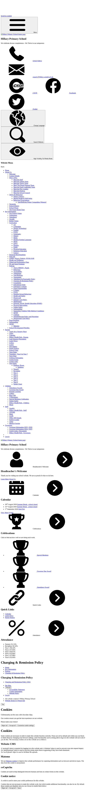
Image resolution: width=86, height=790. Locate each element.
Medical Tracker (14, 423)
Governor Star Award (16, 390)
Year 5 (15, 380)
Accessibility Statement (17, 689)
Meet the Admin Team (20, 181)
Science (16, 253)
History (15, 236)
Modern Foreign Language (22, 240)
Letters (11, 343)
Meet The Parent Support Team (23, 185)
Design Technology (19, 228)
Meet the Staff (18, 180)
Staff (6, 407)
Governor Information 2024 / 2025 (20, 429)
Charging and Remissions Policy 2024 (17, 682)
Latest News (13, 341)
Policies (11, 266)
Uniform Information (16, 358)
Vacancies (12, 204)
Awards (11, 219)
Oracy (15, 243)
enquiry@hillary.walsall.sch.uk (43, 77)
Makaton (16, 326)
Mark (11, 414)
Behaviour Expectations (21, 200)
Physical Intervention (20, 305)
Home (7, 170)
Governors (8, 425)
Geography (17, 234)
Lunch (11, 345)
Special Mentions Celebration (19, 399)
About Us (8, 172)
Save (19, 788)
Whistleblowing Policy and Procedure (25, 316)
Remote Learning (15, 391)
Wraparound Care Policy (21, 318)
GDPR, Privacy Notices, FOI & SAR (21, 258)
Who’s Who (13, 178)
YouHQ (11, 408)
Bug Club (12, 395)
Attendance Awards (15, 388)
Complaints (17, 283)
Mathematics (17, 301)
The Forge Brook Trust (17, 210)
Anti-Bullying (18, 275)
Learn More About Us (8, 479)
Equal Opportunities (20, 288)
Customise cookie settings (26, 725)
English (15, 230)
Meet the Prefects (19, 191)
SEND (15, 313)
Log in (7, 437)
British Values (13, 221)
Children (8, 386)
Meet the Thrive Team (20, 183)
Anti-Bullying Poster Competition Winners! (32, 202)
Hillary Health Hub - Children (19, 403)
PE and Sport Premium (16, 264)
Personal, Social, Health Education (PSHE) (27, 303)
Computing (17, 226)
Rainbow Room (18, 365)
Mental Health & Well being (22, 198)
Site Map (8, 685)
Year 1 (15, 373)
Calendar (12, 335)
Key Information (10, 211)
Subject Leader (14, 420)
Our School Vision (15, 213)
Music (15, 241)
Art (14, 225)
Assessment (17, 277)
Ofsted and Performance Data (19, 262)
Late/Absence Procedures (17, 339)
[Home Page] (13, 34)
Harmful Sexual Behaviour (22, 294)
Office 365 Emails (15, 418)
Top (3, 704)
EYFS (15, 232)
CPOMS (12, 412)
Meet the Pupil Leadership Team (24, 187)
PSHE (15, 247)
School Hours (13, 208)
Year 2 (15, 375)
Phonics (16, 245)
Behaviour (16, 270)
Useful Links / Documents (18, 431)
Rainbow (21, 367)
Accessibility (17, 271)
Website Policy (14, 693)
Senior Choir (17, 384)
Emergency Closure (20, 286)
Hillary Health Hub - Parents (18, 337)
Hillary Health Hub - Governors (19, 433)
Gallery (11, 393)
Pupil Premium (14, 320)
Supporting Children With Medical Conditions (28, 311)
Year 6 (15, 382)
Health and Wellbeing (16, 260)
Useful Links (13, 361)
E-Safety (16, 290)
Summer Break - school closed (27, 504)
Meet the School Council (21, 193)
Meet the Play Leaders (20, 189)
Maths (15, 238)
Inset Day (21, 509)
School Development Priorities (19, 328)
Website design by (15, 701)
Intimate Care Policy (20, 300)
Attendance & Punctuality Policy (24, 279)
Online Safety (18, 307)
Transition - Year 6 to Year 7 (18, 354)
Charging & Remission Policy (23, 281)
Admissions (13, 215)
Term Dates (13, 352)
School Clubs (13, 350)
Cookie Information (15, 691)
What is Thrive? (18, 196)
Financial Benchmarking (17, 255)
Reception (16, 371)
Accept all (12, 725)
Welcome (12, 174)
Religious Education (20, 251)
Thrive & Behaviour (16, 195)
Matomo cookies (11, 761)
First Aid (12, 256)
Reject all (4, 725)
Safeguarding (17, 309)
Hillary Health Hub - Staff (18, 410)
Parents (7, 330)
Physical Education (19, 249)
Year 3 (15, 376)
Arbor (11, 333)
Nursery (16, 369)
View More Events (7, 513)
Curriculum (13, 223)
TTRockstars (13, 397)
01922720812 (37, 61)
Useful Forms (13, 360)
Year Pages (13, 363)
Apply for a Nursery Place (18, 331)
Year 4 (15, 378)
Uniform (16, 315)
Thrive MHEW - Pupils (21, 268)
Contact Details (14, 176)
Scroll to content (6, 16)
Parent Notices (14, 348)
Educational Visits (19, 285)
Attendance (13, 217)
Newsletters (13, 346)
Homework (17, 298)
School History (14, 206)
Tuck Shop (12, 356)
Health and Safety (19, 296)
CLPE (11, 416)
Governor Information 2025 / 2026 (20, 427)
